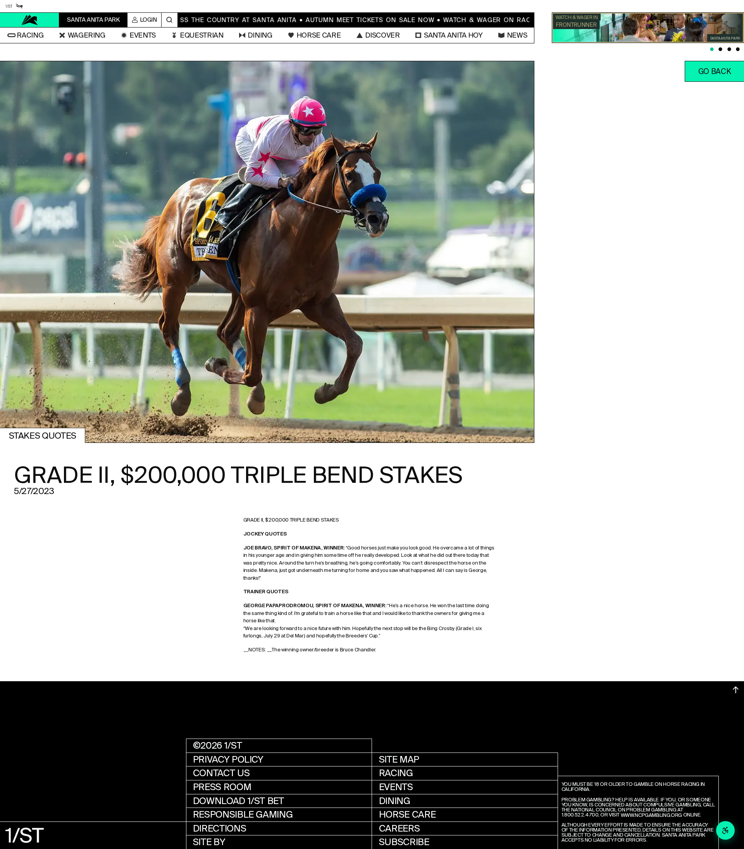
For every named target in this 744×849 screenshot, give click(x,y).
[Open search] (169, 20)
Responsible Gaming (243, 814)
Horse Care (407, 814)
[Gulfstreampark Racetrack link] (19, 6)
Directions (219, 828)
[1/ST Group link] (8, 6)
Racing (396, 773)
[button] (25, 35)
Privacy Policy (228, 759)
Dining (394, 801)
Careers (399, 828)
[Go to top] (735, 690)
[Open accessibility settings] (725, 830)
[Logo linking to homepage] (29, 20)
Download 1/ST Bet (238, 801)
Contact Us (221, 773)
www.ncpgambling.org (651, 815)
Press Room (222, 787)
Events (396, 787)
